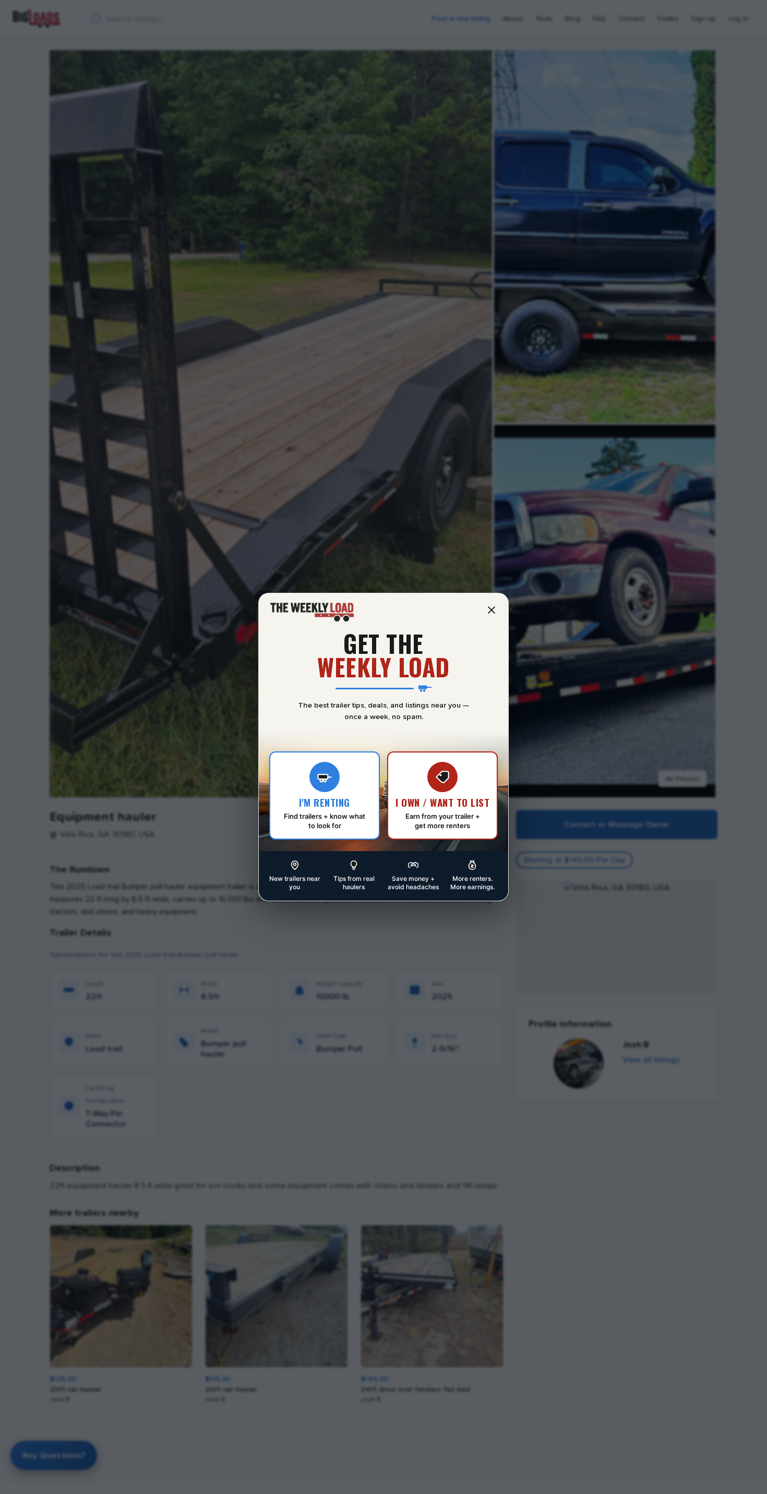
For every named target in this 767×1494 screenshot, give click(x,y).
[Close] (491, 610)
